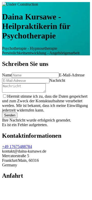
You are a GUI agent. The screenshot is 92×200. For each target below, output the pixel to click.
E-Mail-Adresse (72, 75)
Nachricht (57, 80)
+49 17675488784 (17, 146)
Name (7, 75)
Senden (9, 115)
